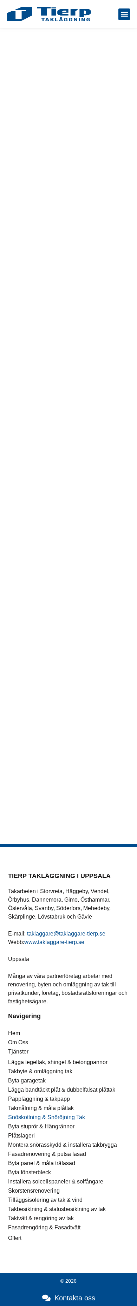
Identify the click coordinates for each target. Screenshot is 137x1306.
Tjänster (18, 1052)
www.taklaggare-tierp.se (54, 942)
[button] (124, 14)
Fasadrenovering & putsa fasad (47, 1154)
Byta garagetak (27, 1081)
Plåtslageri (21, 1136)
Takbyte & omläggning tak (40, 1071)
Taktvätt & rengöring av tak (41, 1218)
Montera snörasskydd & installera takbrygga (62, 1145)
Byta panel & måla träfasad (41, 1163)
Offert (14, 1238)
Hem (14, 1033)
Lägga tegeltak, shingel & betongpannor (57, 1062)
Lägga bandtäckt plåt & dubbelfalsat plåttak (61, 1090)
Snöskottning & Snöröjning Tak (46, 1117)
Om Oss (18, 1042)
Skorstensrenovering (34, 1191)
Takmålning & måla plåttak (41, 1108)
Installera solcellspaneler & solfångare (55, 1182)
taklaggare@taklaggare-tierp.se (66, 934)
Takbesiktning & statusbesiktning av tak (57, 1209)
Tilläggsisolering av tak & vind (45, 1200)
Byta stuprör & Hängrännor (41, 1126)
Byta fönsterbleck (29, 1172)
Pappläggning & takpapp (39, 1099)
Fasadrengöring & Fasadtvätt (44, 1227)
